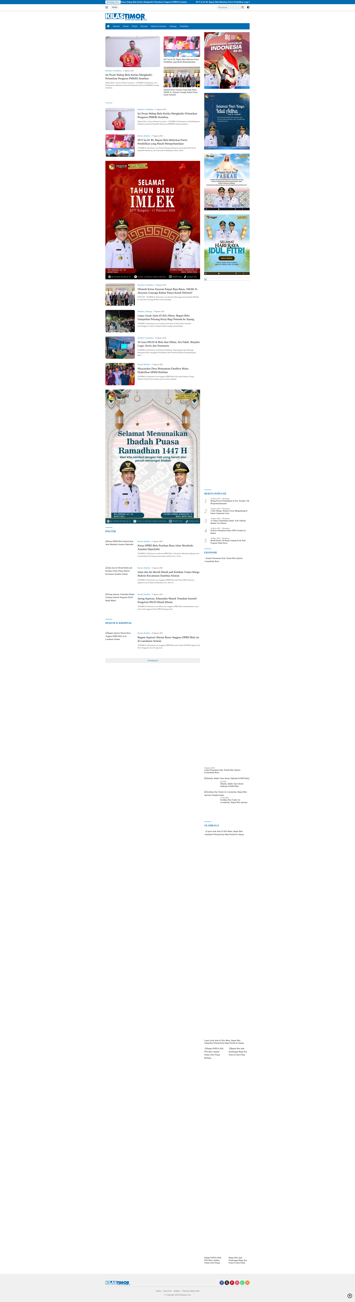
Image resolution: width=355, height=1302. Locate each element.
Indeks (114, 7)
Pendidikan (184, 26)
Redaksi (177, 1291)
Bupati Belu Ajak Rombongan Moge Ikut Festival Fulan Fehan (238, 1260)
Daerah (126, 26)
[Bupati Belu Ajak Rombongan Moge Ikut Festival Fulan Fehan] (239, 1151)
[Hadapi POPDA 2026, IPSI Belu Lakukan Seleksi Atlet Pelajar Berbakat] (214, 1151)
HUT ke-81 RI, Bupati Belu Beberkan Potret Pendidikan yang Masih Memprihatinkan (155, 2)
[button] (242, 7)
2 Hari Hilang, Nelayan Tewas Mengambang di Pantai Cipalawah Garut (229, 512)
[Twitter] (227, 1283)
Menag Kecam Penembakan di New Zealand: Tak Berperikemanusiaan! (230, 502)
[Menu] (107, 7)
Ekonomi (144, 26)
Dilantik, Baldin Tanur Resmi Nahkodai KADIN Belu (231, 785)
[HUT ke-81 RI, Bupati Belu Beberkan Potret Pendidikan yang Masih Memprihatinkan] (182, 46)
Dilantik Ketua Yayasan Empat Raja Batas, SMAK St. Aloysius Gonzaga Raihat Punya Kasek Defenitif (243, 2)
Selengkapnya (152, 660)
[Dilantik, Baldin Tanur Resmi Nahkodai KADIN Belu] (226, 778)
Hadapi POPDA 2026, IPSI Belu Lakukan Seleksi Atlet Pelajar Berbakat (213, 1260)
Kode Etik (167, 1291)
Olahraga (173, 26)
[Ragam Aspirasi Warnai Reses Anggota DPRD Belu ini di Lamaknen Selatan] (120, 643)
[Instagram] (237, 1283)
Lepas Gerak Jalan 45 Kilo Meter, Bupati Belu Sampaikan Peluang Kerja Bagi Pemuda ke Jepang (224, 1041)
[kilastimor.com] (126, 17)
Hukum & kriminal (158, 26)
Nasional (116, 26)
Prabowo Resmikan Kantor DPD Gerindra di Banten (228, 532)
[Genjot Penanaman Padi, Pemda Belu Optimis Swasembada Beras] (227, 661)
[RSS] (247, 1283)
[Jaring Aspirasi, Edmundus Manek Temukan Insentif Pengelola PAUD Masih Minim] (120, 604)
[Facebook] (222, 1283)
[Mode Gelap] (248, 7)
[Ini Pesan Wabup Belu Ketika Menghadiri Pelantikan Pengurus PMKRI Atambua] (132, 51)
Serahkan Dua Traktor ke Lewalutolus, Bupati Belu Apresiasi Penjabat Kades (234, 801)
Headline (108, 71)
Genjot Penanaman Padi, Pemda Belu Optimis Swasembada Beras (222, 771)
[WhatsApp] (242, 1283)
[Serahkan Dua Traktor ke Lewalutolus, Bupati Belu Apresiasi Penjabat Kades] (227, 794)
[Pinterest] (232, 1283)
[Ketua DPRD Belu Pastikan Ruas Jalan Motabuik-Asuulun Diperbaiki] (120, 551)
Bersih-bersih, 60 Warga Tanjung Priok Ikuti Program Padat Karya (228, 541)
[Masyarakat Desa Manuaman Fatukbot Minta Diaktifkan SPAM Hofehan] (120, 374)
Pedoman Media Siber (191, 1291)
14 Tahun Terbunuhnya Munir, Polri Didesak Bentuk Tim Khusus (228, 522)
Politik (134, 26)
